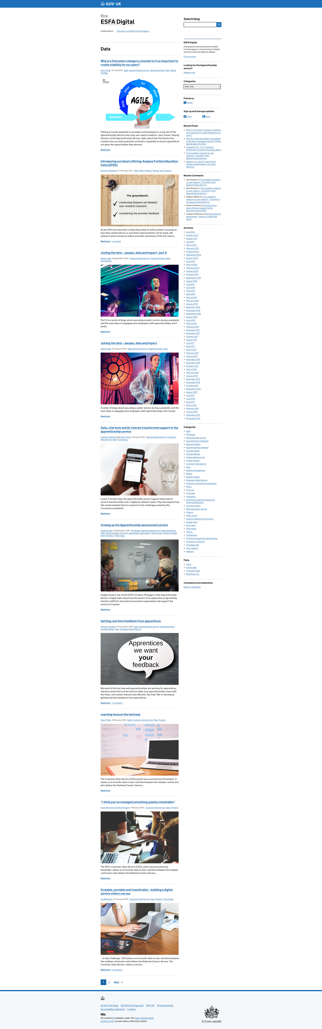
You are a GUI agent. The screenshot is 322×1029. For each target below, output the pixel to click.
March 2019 (191, 297)
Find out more (190, 56)
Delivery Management (195, 470)
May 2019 (190, 291)
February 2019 (192, 300)
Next (116, 982)
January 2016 (192, 376)
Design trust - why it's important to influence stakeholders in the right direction (201, 164)
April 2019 (190, 294)
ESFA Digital (117, 21)
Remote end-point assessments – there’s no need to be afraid (203, 216)
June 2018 (190, 320)
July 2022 (190, 232)
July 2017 (190, 343)
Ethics (189, 487)
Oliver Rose (126, 437)
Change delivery (193, 454)
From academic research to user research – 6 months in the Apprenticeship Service (200, 156)
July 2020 (190, 261)
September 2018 (193, 314)
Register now (189, 72)
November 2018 (193, 310)
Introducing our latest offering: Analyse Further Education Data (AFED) (201, 208)
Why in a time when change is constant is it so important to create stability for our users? (139, 63)
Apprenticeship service (139, 70)
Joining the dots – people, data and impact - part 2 (134, 253)
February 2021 (192, 248)
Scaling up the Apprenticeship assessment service (134, 525)
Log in (188, 564)
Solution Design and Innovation (200, 519)
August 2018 (191, 317)
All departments (165, 1005)
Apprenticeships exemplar (197, 447)
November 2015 (193, 382)
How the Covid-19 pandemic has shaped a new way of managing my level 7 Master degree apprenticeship (203, 141)
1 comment (116, 241)
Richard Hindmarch (109, 170)
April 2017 (190, 346)
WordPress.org (192, 574)
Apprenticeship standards (197, 441)
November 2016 (193, 363)
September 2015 (193, 389)
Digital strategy (112, 533)
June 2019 (190, 287)
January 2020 (192, 271)
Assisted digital (192, 451)
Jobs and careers (193, 506)
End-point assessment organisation (135, 533)
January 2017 (192, 356)
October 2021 (192, 235)
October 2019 (192, 274)
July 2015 (190, 395)
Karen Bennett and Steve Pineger (115, 807)
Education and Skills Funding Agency (133, 31)
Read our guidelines (192, 587)
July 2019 (190, 284)
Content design (107, 629)
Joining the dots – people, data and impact (129, 343)
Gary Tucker (106, 70)
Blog (104, 16)
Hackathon (191, 496)
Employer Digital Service (130, 629)
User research (166, 170)
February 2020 (192, 268)
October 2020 (192, 251)
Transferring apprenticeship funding (201, 538)
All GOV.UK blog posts (132, 1005)
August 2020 (192, 258)
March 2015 (191, 405)
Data (167, 70)
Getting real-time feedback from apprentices (131, 621)
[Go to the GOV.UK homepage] (111, 4)
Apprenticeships (157, 70)
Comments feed (193, 571)
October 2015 (192, 385)
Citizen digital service (195, 457)
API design (135, 530)
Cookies (131, 1009)
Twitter (190, 102)
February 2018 (192, 327)
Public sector (156, 533)
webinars (190, 551)
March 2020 (191, 264)
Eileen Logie (106, 258)
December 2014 (193, 415)
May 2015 (190, 402)
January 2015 (192, 412)
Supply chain (191, 522)
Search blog (192, 19)
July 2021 (190, 242)
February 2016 (192, 372)
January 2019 (192, 304)
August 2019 (191, 281)
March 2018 (191, 323)
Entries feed (191, 567)
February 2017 (192, 353)
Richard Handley (108, 626)
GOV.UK (150, 1005)
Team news (190, 525)
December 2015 (193, 379)
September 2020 (193, 255)
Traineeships (106, 261)
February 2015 (192, 408)
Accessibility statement (113, 1009)
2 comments (117, 703)
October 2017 (192, 336)
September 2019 (193, 278)
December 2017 (193, 330)
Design (189, 473)
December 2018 (193, 307)
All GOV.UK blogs (109, 1005)
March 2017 (191, 350)
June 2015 (190, 399)
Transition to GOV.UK (195, 541)
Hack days (190, 493)
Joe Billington (107, 899)
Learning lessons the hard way (120, 714)
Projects (148, 170)
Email (189, 116)
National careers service (196, 509)
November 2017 (193, 333)
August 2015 (191, 392)
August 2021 (191, 238)
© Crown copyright (211, 1021)
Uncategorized (192, 545)
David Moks (106, 720)
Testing (155, 170)
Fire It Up (190, 490)
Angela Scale (106, 530)
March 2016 (191, 369)
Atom (208, 116)
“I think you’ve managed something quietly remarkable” (138, 802)
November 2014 (193, 418)
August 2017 (191, 340)
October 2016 (192, 366)
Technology (123, 439)
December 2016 (193, 359)
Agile (126, 70)
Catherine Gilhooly (109, 437)
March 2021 (191, 245)
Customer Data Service (143, 720)
